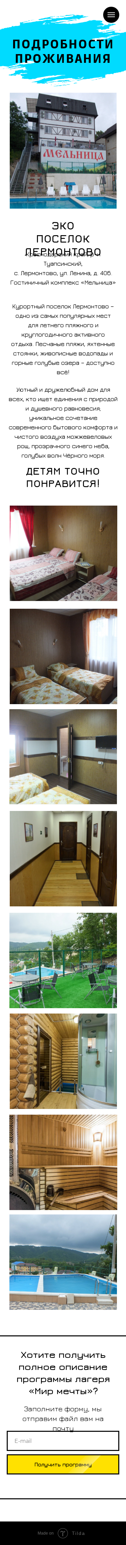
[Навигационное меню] (111, 14)
